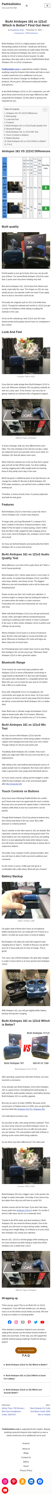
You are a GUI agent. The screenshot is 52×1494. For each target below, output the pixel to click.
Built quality (11, 116)
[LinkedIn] (31, 1481)
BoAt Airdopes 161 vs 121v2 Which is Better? (26, 141)
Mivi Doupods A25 (14, 784)
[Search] (27, 6)
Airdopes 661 (39, 1109)
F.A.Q (9, 144)
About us (26, 1449)
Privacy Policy (26, 1470)
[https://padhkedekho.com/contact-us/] (23, 1322)
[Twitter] (36, 1322)
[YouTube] (42, 1322)
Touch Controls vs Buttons (17, 135)
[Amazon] (22, 1481)
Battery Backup (12, 138)
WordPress (34, 1475)
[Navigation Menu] (47, 6)
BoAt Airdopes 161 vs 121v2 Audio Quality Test (26, 126)
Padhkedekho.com (10, 69)
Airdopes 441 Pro (25, 1109)
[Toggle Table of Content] (44, 110)
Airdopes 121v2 (24, 1210)
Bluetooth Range (13, 129)
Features (10, 122)
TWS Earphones (31, 33)
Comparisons (19, 33)
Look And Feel (12, 119)
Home (26, 1466)
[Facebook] (9, 1322)
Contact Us (26, 1457)
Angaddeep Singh (17, 30)
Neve (15, 1475)
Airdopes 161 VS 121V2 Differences (21, 113)
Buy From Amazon (26, 1350)
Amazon (26, 1443)
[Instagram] (16, 1322)
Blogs (26, 1453)
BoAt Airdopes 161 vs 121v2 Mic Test (22, 132)
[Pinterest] (29, 1322)
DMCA (26, 1462)
